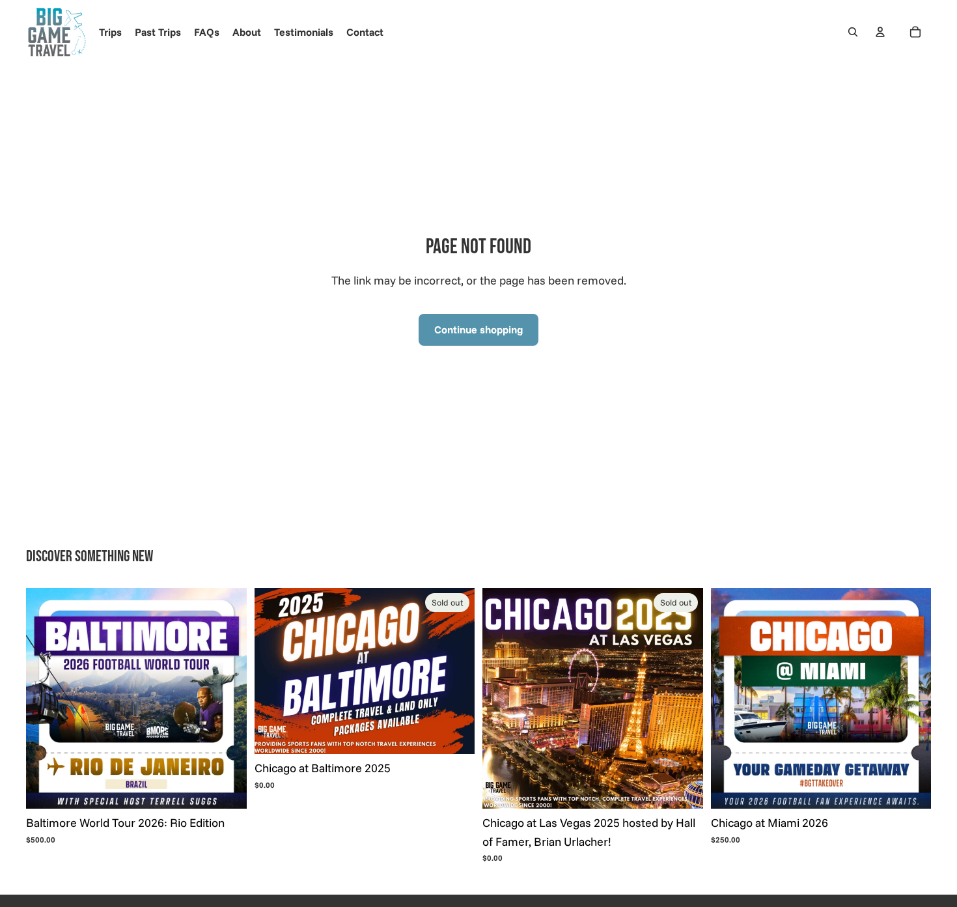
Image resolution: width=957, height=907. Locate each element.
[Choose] (226, 788)
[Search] (853, 32)
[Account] (880, 32)
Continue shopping (478, 329)
